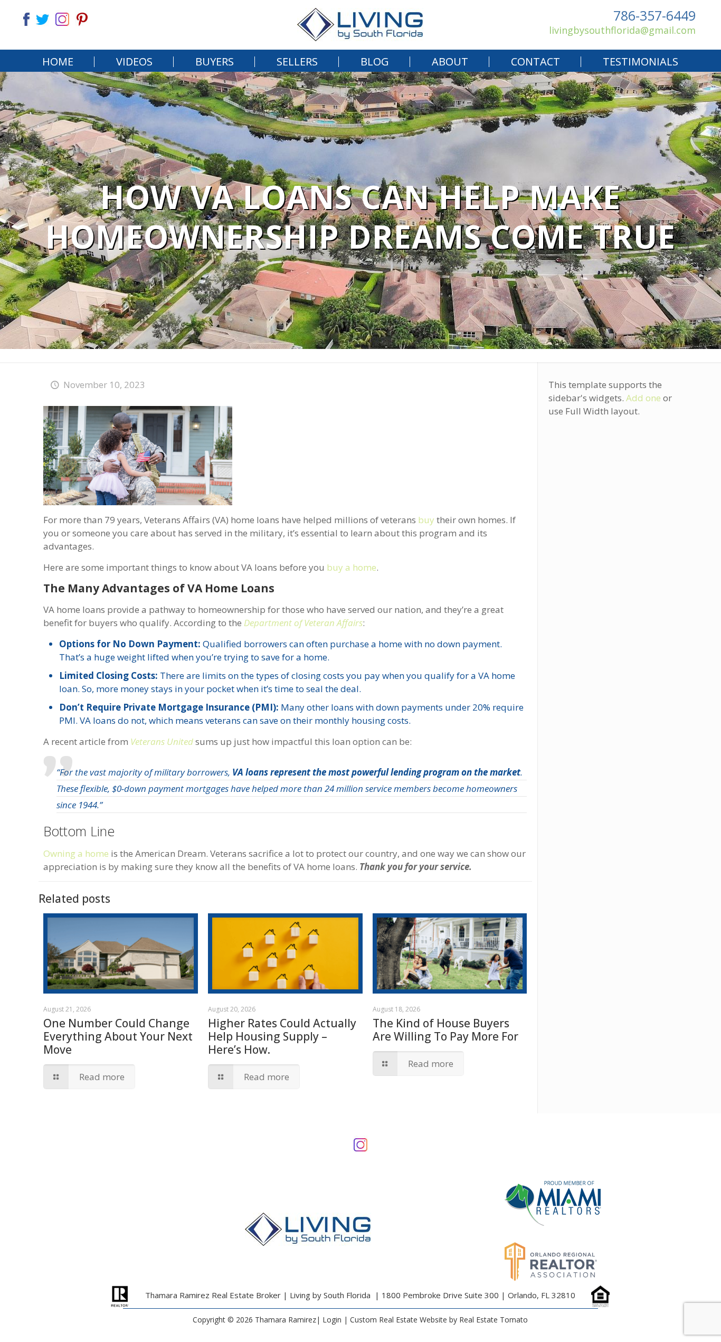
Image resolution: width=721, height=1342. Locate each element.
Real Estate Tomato (493, 1320)
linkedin (62, 18)
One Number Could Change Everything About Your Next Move (118, 1036)
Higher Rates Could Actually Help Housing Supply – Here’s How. (282, 1036)
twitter (42, 18)
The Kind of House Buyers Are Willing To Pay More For (445, 1030)
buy (426, 520)
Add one (643, 398)
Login (331, 1320)
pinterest (82, 18)
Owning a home (76, 853)
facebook (22, 18)
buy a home (351, 567)
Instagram (360, 1144)
